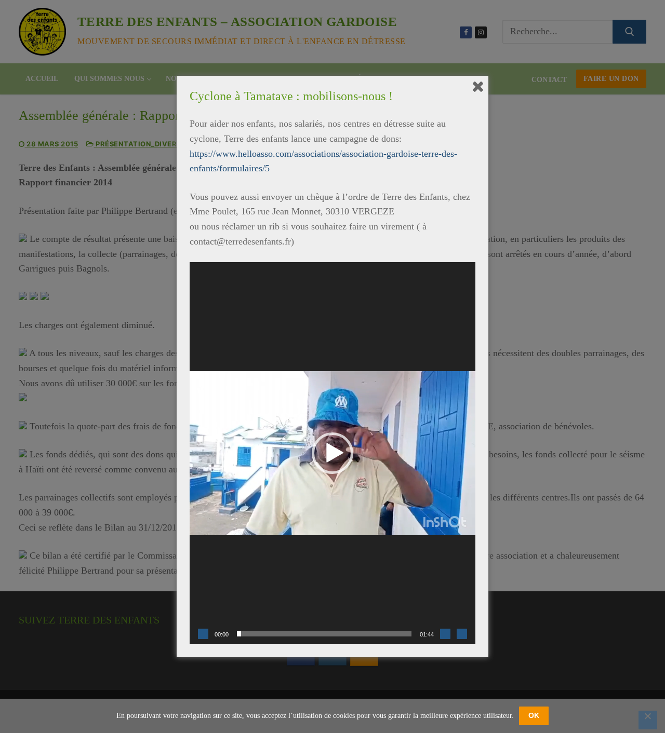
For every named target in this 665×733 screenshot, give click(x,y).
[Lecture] (203, 634)
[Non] (648, 720)
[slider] (324, 633)
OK (533, 715)
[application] (332, 453)
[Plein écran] (462, 634)
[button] (332, 453)
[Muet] (445, 634)
